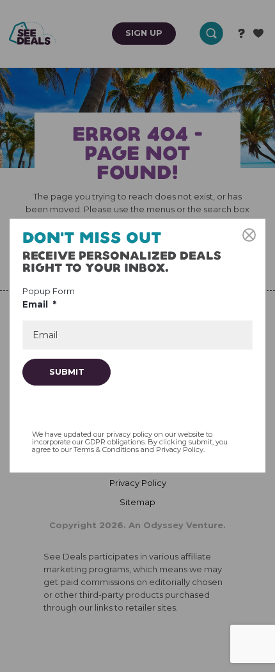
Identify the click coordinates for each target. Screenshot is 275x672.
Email (39, 304)
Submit (66, 371)
